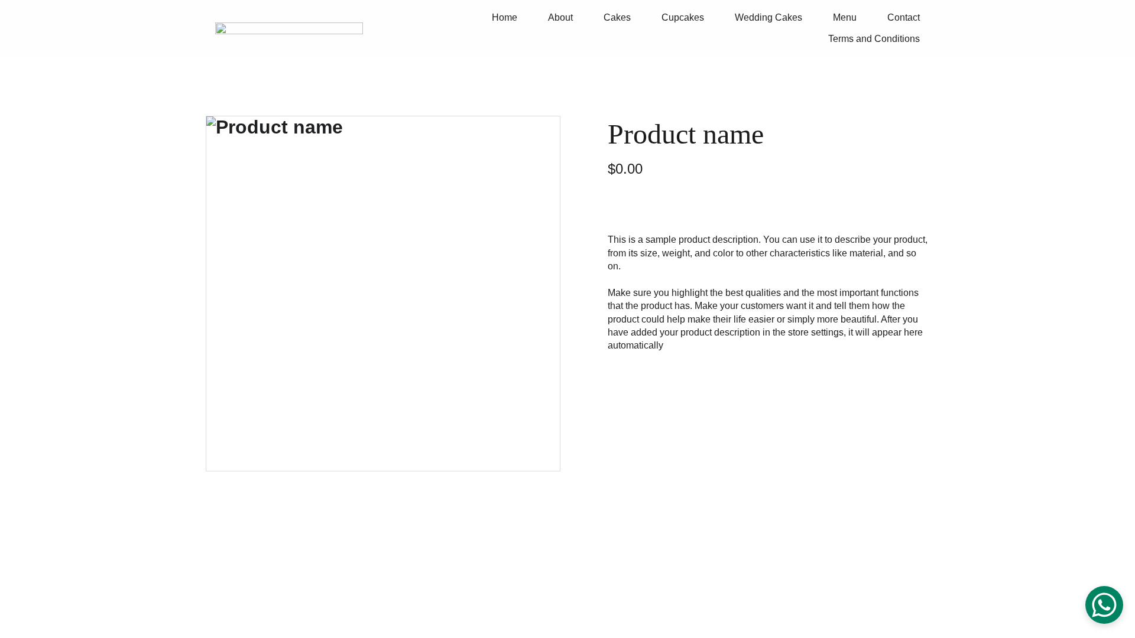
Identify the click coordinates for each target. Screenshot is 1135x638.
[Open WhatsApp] (1104, 605)
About (560, 17)
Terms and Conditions (874, 39)
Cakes (617, 17)
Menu (845, 17)
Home (504, 17)
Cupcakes (682, 17)
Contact (903, 17)
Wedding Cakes (768, 17)
